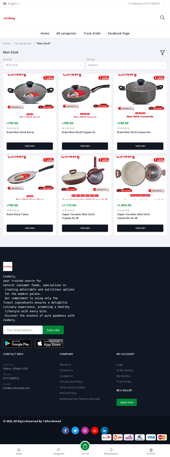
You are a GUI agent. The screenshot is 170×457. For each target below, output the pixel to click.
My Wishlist (124, 376)
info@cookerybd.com (16, 388)
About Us (65, 364)
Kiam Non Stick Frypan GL (79, 132)
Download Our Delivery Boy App (80, 399)
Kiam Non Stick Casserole (133, 132)
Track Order (92, 33)
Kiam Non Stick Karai (20, 132)
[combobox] (43, 66)
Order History (125, 370)
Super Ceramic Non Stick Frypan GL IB (78, 216)
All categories (66, 33)
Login (120, 364)
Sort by (90, 59)
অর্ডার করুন (30, 146)
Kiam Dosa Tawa (17, 214)
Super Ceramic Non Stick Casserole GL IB (133, 216)
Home (45, 33)
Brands (7, 59)
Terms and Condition (73, 387)
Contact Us (66, 370)
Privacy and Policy (71, 381)
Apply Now (126, 402)
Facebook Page (119, 33)
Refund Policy (68, 393)
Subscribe (53, 330)
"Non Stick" (43, 43)
